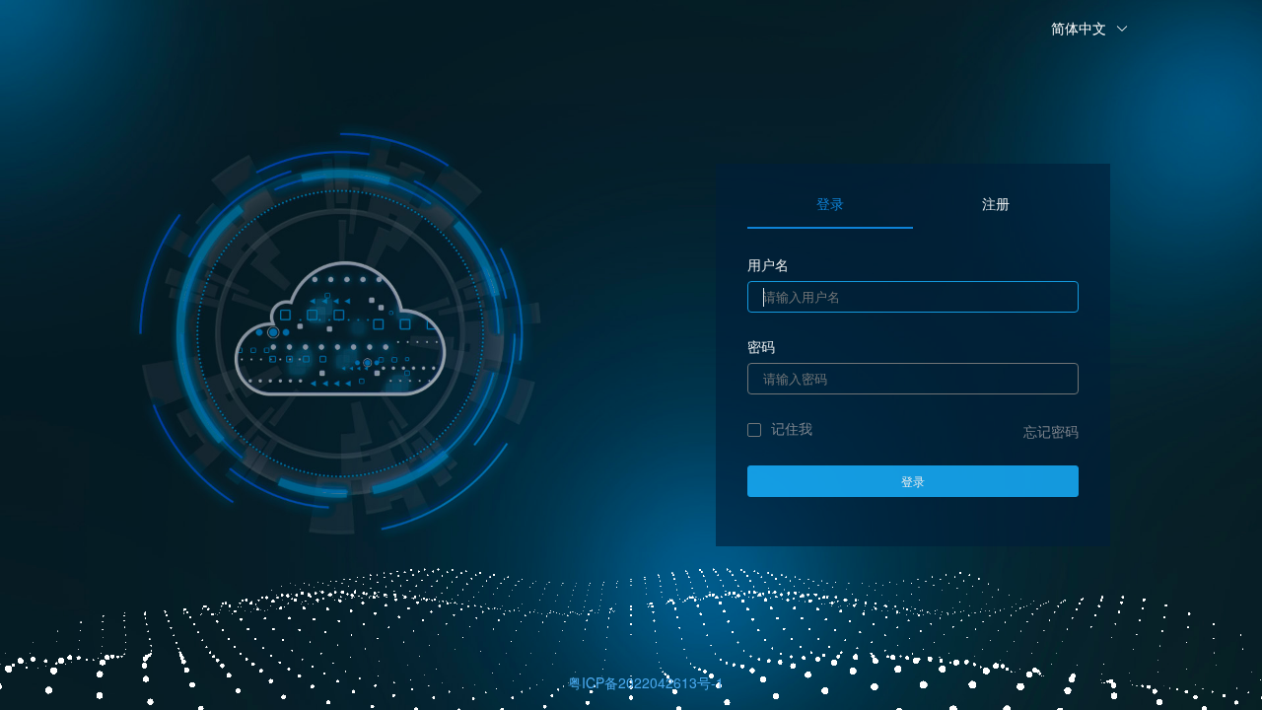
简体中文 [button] (1080, 27)
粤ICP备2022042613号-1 (646, 682)
